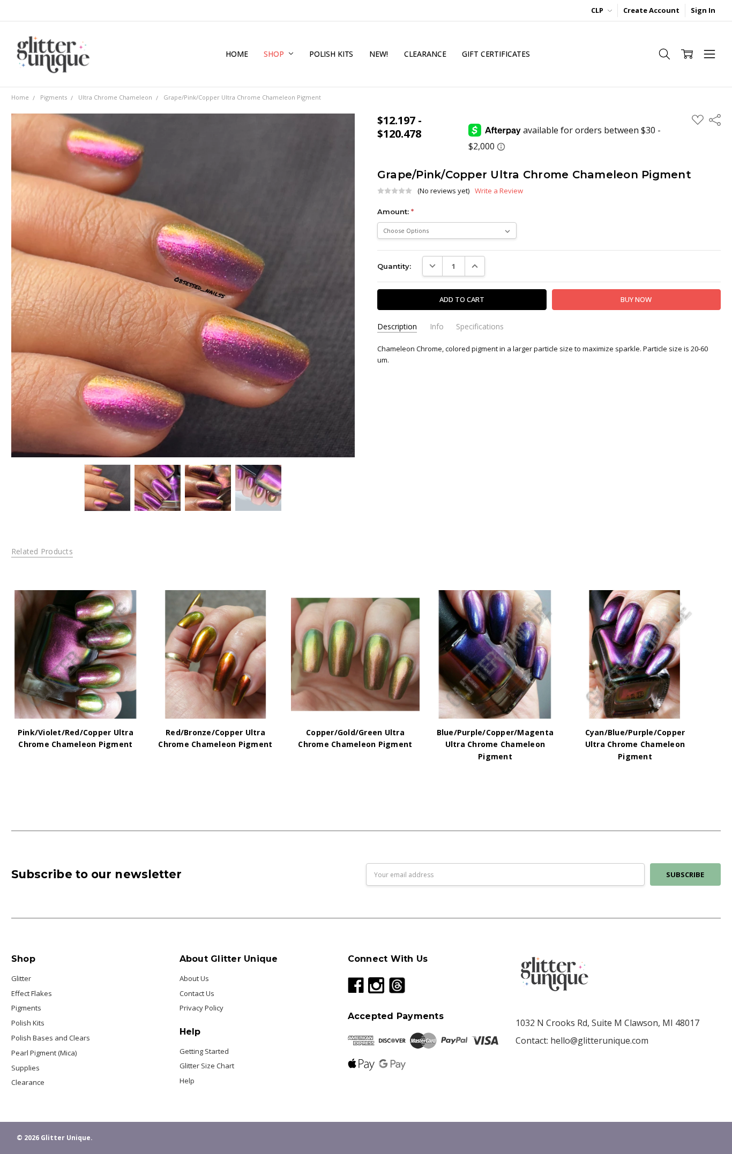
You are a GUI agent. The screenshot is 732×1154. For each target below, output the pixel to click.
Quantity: (394, 266)
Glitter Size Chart (207, 1065)
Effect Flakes (31, 993)
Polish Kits (331, 54)
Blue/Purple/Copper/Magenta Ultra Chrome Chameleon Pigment (495, 744)
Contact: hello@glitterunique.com (582, 1040)
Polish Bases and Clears (50, 1038)
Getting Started (204, 1051)
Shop (275, 54)
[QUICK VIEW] (122, 608)
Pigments (26, 1008)
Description (397, 326)
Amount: (395, 211)
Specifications (480, 326)
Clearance (425, 54)
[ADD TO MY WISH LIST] (122, 625)
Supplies (25, 1068)
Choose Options (76, 698)
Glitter (21, 978)
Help (187, 1080)
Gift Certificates (496, 54)
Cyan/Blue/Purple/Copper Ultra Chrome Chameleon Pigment (635, 744)
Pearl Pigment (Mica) (44, 1053)
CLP (598, 10)
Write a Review (499, 191)
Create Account (651, 10)
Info (437, 326)
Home (237, 54)
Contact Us (197, 993)
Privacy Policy (201, 1008)
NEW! (378, 54)
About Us (194, 978)
